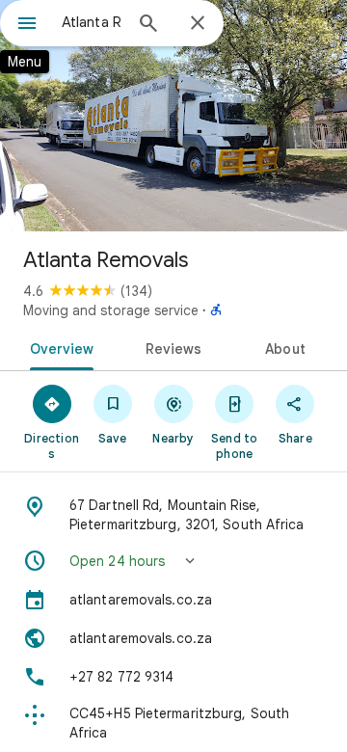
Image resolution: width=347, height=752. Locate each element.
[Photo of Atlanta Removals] (173, 115)
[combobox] (91, 22)
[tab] (57, 347)
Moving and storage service (111, 310)
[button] (173, 561)
